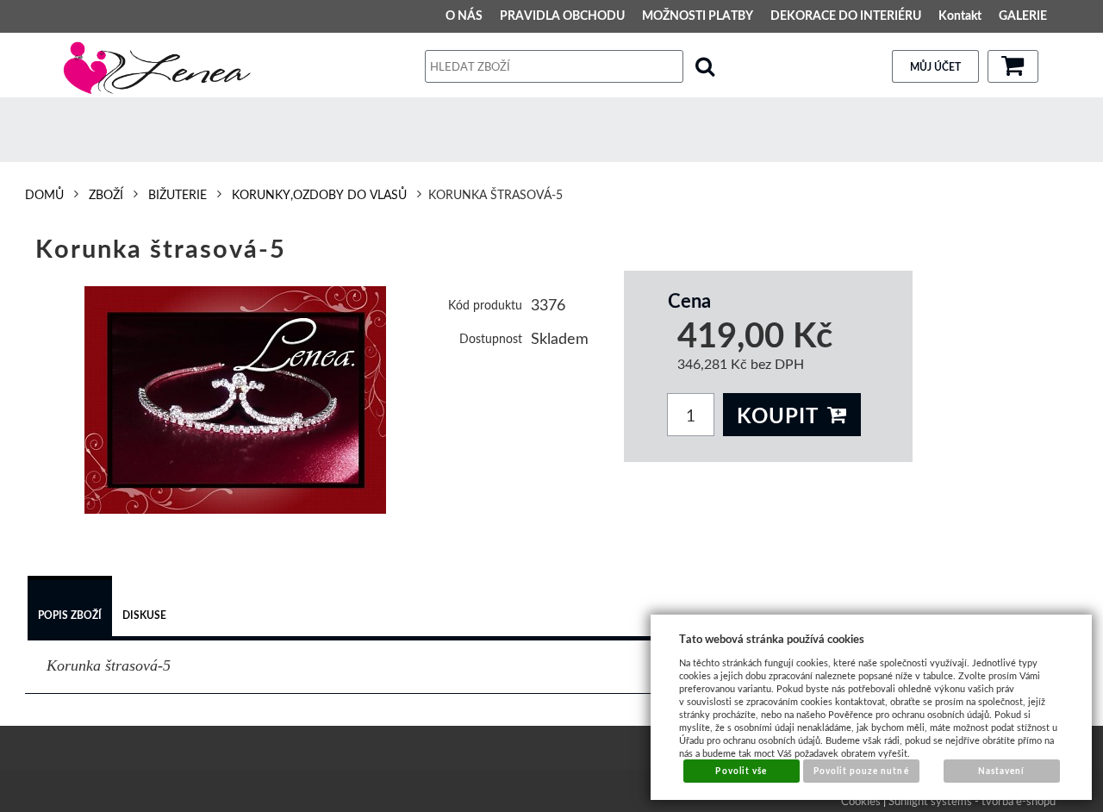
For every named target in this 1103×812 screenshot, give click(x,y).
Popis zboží (70, 615)
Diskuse (144, 615)
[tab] (70, 608)
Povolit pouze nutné (861, 770)
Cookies (861, 801)
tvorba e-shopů (1018, 801)
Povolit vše (740, 770)
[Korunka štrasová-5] (236, 400)
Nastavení (1001, 770)
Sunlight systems (930, 801)
